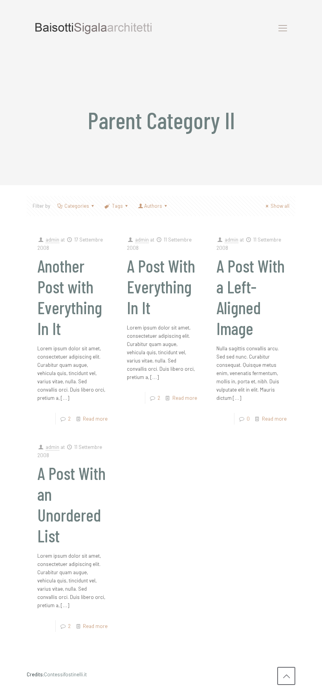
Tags (117, 206)
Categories (76, 206)
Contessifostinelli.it (65, 674)
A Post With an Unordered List (71, 504)
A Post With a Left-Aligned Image (250, 297)
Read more (95, 419)
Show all (280, 206)
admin (52, 239)
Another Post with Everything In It (69, 297)
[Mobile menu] (282, 27)
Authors (153, 206)
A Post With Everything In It (161, 286)
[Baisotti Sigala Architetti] (93, 27)
